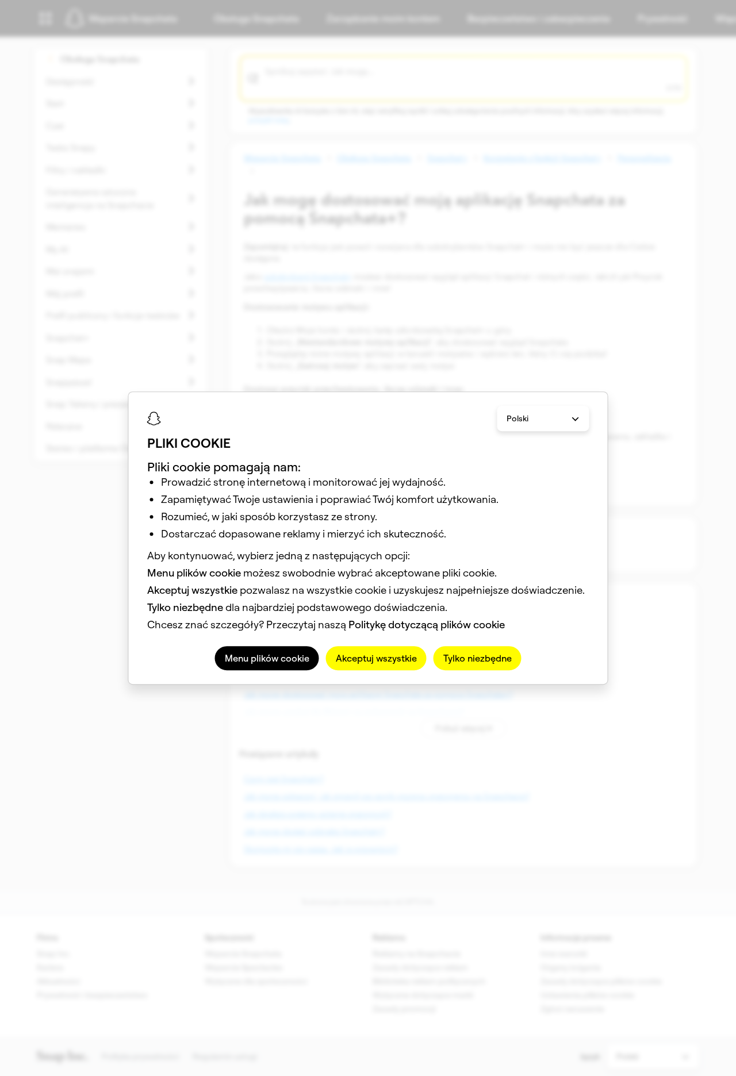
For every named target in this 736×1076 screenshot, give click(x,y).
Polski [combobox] (517, 418)
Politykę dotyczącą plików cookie (426, 624)
